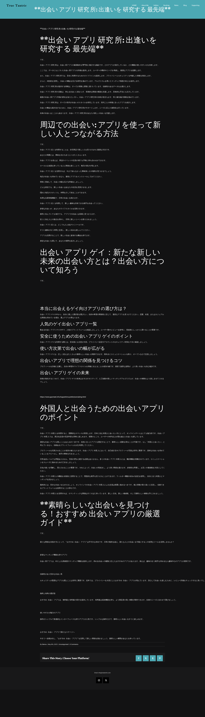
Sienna (44, 644)
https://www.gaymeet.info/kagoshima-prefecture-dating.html (63, 397)
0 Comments (74, 644)
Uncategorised (63, 644)
